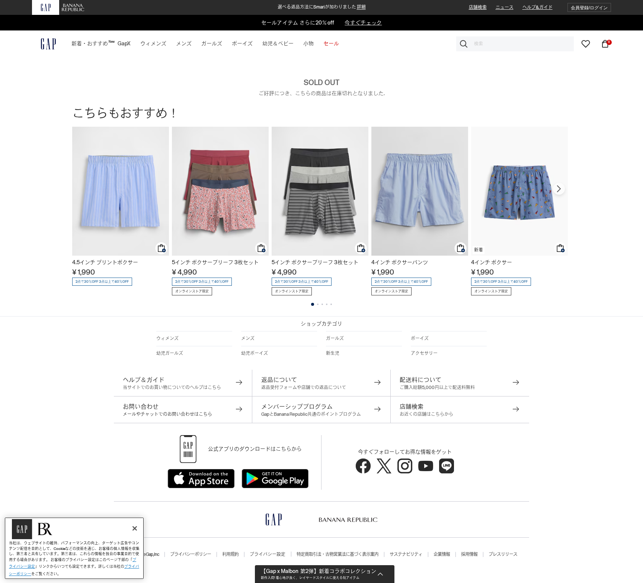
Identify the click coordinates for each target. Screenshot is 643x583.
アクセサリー (424, 353)
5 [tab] (331, 304)
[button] (589, 7)
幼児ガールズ (169, 353)
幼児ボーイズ (254, 353)
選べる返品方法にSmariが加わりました (322, 7)
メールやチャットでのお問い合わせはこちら (167, 414)
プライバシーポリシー (190, 554)
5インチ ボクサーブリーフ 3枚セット (215, 262)
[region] (74, 548)
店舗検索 (478, 7)
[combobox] (515, 43)
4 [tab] (326, 304)
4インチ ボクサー (491, 262)
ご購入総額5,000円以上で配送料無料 (437, 387)
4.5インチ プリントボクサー (105, 262)
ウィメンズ (167, 338)
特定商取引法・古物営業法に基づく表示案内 (337, 554)
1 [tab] (312, 304)
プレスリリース (503, 554)
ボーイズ (420, 338)
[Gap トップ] (44, 43)
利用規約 (230, 554)
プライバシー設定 (267, 554)
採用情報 (469, 554)
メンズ (248, 338)
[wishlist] (585, 43)
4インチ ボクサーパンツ (399, 262)
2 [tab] (318, 304)
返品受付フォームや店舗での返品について (303, 387)
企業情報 (442, 554)
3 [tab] (322, 304)
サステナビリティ (406, 554)
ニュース (505, 7)
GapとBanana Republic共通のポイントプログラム (311, 414)
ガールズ (335, 338)
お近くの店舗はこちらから (426, 414)
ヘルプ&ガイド (537, 7)
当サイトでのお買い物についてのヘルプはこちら (172, 387)
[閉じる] (135, 528)
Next (559, 189)
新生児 (332, 353)
